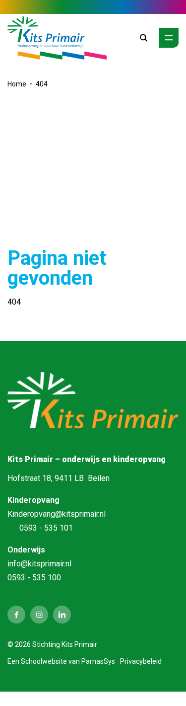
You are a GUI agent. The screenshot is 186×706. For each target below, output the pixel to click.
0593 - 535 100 (34, 577)
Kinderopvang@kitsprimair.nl (56, 514)
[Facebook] (16, 615)
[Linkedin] (62, 615)
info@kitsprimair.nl (39, 563)
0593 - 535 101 (46, 528)
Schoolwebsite (44, 661)
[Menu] (169, 38)
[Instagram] (39, 615)
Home (16, 84)
